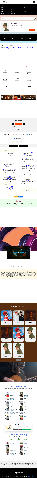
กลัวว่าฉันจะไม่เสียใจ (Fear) (14, 409)
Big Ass (25, 416)
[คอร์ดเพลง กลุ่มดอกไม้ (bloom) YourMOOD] (6, 348)
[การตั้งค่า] (34, 2)
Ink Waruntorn (12, 413)
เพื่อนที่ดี (30, 338)
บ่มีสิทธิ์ (25, 406)
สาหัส (24, 412)
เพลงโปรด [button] (21, 196)
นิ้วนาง (30, 322)
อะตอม (24, 454)
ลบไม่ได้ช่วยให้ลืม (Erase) (14, 412)
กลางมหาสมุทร (12, 447)
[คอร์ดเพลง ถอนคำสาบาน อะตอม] (22, 454)
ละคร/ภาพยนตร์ (13, 13)
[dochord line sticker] (18, 427)
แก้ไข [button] (16, 196)
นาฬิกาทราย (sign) (13, 403)
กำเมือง (2, 11)
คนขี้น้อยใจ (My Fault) (13, 453)
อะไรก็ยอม (11, 406)
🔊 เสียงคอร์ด (18, 138)
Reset (18, 129)
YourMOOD (17, 28)
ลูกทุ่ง (12, 9)
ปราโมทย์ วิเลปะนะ (12, 399)
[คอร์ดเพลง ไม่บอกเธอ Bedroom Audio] (22, 410)
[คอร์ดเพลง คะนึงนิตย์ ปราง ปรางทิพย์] (8, 443)
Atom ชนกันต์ (25, 443)
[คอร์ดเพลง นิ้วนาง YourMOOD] (30, 315)
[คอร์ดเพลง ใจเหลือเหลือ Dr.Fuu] (8, 419)
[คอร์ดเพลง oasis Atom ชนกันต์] (22, 443)
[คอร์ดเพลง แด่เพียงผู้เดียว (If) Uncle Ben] (22, 446)
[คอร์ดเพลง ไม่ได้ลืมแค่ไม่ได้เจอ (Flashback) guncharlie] (22, 448)
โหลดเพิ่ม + (18, 360)
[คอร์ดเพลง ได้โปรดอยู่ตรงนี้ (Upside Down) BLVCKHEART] (8, 446)
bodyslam (25, 402)
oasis (24, 442)
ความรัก (25, 401)
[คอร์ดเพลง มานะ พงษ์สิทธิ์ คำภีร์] (22, 404)
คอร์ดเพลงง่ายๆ (13, 5)
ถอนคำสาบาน (26, 453)
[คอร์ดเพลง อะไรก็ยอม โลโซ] (8, 407)
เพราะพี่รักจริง (26, 395)
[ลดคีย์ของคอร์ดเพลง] (13, 124)
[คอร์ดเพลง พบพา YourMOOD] (6, 332)
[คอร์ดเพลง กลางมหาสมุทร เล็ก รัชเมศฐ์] (8, 448)
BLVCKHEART (12, 446)
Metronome (13, 141)
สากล (25, 7)
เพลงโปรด (33, 30)
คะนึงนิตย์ (11, 442)
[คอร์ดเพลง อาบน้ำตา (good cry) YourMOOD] (18, 332)
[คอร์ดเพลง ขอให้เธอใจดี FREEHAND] (22, 451)
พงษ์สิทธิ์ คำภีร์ (26, 405)
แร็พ (11, 7)
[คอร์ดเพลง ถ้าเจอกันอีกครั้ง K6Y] (8, 451)
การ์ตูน (2, 13)
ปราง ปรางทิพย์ (12, 443)
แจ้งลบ (29, 476)
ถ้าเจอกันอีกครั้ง (12, 450)
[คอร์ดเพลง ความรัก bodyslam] (22, 402)
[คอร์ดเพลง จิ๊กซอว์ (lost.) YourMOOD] (6, 315)
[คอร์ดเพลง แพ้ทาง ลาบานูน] (22, 419)
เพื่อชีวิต (2, 9)
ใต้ (24, 9)
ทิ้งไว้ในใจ (25, 415)
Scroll (23, 145)
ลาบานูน (25, 419)
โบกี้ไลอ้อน (11, 405)
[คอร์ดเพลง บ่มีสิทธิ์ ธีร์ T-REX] (22, 407)
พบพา (6, 338)
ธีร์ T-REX (25, 407)
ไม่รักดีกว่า (25, 398)
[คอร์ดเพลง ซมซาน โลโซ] (8, 416)
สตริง (2, 7)
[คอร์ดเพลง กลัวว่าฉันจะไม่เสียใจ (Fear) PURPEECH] (8, 410)
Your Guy (18, 322)
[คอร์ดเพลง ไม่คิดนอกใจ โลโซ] (8, 396)
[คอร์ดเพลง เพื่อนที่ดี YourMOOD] (30, 332)
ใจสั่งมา (11, 401)
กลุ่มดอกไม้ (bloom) (6, 355)
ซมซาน (11, 415)
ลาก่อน (18, 355)
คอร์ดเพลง (3, 5)
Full (13, 145)
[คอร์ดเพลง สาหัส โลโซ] (22, 413)
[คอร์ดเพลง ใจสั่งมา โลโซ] (8, 402)
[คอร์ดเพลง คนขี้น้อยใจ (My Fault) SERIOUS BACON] (8, 454)
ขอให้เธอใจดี (25, 450)
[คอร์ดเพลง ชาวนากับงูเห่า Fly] (22, 393)
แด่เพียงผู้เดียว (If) (26, 444)
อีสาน (25, 13)
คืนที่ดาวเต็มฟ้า (12, 398)
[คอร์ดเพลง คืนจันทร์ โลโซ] (8, 393)
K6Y (10, 451)
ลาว (11, 11)
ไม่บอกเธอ (25, 409)
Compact (25, 141)
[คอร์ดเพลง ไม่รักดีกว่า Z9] (22, 399)
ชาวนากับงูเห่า (26, 392)
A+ (31, 134)
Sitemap (33, 476)
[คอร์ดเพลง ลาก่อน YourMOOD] (18, 348)
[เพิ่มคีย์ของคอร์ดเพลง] (24, 124)
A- (26, 134)
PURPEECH (11, 410)
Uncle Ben (25, 446)
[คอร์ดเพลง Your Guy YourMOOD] (18, 315)
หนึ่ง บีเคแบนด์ (26, 396)
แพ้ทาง (25, 417)
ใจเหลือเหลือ (12, 417)
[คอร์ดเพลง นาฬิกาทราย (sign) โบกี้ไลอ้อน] (8, 404)
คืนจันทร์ (11, 392)
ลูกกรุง (25, 11)
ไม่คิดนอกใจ (11, 395)
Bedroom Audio (26, 410)
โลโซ (10, 393)
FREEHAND (25, 451)
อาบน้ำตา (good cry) (18, 338)
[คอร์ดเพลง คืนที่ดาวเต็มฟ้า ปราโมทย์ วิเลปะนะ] (8, 399)
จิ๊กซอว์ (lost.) (6, 322)
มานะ (24, 403)
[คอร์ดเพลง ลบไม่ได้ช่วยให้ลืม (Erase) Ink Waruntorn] (8, 413)
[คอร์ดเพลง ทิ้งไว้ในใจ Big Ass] (22, 416)
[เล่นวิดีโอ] (18, 253)
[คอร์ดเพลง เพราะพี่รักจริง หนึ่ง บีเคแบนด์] (22, 396)
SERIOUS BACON (12, 454)
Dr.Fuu (11, 419)
